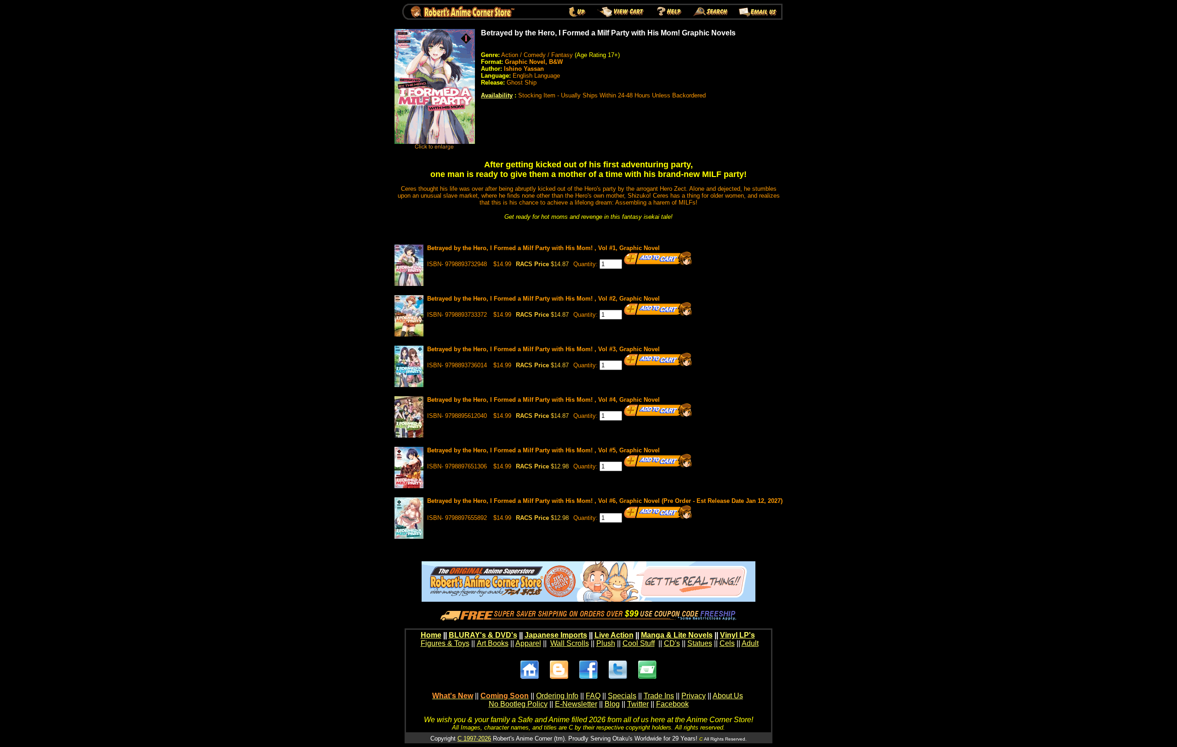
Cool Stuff (639, 643)
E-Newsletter (576, 704)
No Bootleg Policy (518, 704)
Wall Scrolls (569, 643)
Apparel (528, 643)
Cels (727, 643)
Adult (750, 643)
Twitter (638, 704)
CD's (672, 643)
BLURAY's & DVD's (483, 635)
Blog (612, 704)
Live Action (614, 635)
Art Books (493, 643)
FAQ (593, 696)
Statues (699, 643)
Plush (605, 643)
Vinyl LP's (737, 635)
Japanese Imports (556, 635)
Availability (497, 95)
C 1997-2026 (474, 738)
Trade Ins (659, 696)
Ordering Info (557, 696)
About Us (728, 696)
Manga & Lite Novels (677, 635)
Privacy (693, 696)
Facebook (672, 704)
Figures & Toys (445, 643)
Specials (622, 696)
